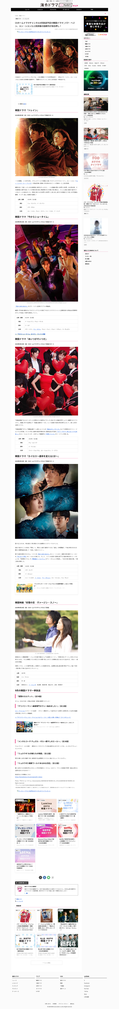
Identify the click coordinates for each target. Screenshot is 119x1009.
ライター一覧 (88, 256)
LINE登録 (86, 997)
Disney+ (102, 63)
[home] (27, 893)
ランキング (15, 986)
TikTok (86, 991)
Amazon (91, 63)
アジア (38, 976)
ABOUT (87, 254)
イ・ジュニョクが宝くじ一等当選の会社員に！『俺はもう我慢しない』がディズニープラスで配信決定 (46, 927)
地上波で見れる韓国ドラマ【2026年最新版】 (46, 950)
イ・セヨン (38, 578)
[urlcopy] (52, 877)
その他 (86, 56)
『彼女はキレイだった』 (53, 429)
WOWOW (86, 68)
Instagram (87, 986)
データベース (66, 9)
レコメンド (40, 9)
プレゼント (79, 9)
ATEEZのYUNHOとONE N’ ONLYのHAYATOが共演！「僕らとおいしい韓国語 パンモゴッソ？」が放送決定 (95, 113)
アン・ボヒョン (46, 578)
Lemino (94, 65)
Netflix (99, 65)
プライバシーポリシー (63, 1003)
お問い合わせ (88, 261)
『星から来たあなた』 (21, 306)
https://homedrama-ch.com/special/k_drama (28, 777)
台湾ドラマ (87, 49)
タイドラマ (87, 51)
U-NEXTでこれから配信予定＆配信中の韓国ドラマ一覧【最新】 (68, 816)
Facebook (86, 983)
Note (85, 994)
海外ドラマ (63, 980)
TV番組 (62, 986)
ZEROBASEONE (88, 238)
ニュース (27, 9)
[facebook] (44, 877)
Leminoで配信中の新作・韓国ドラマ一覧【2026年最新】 (46, 815)
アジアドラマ (53, 9)
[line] (48, 877)
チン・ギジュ (37, 329)
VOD (92, 9)
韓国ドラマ (19, 899)
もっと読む (47, 963)
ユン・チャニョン (20, 711)
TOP (86, 41)
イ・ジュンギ (26, 18)
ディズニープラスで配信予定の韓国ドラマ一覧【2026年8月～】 (25, 841)
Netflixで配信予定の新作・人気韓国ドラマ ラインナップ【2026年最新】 (68, 841)
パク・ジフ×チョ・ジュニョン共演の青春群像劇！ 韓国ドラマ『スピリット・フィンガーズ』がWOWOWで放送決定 (25, 928)
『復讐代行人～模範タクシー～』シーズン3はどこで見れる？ (25, 816)
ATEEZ (86, 117)
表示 (24, 104)
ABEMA (86, 63)
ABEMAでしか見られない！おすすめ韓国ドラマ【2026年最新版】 (25, 866)
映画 (61, 983)
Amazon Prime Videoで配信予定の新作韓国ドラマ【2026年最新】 (46, 841)
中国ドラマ (87, 46)
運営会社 (87, 264)
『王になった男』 (21, 556)
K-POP (87, 54)
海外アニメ (63, 988)
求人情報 (87, 259)
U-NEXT (104, 65)
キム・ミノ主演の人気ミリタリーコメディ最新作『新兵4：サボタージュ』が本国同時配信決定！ (68, 952)
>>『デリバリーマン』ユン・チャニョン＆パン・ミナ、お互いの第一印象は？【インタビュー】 (43, 717)
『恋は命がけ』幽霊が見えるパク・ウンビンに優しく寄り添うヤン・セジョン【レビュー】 (68, 927)
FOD (86, 65)
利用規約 (55, 1003)
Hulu (90, 65)
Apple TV (97, 63)
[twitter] (40, 877)
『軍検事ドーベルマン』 (38, 559)
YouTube (86, 988)
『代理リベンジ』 (50, 434)
